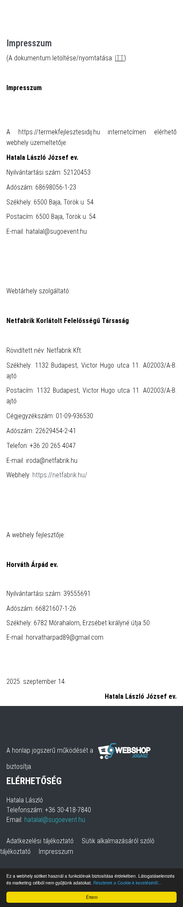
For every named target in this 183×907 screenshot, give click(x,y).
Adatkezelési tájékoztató (40, 841)
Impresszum (56, 851)
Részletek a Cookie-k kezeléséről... (127, 882)
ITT (119, 58)
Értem (91, 897)
